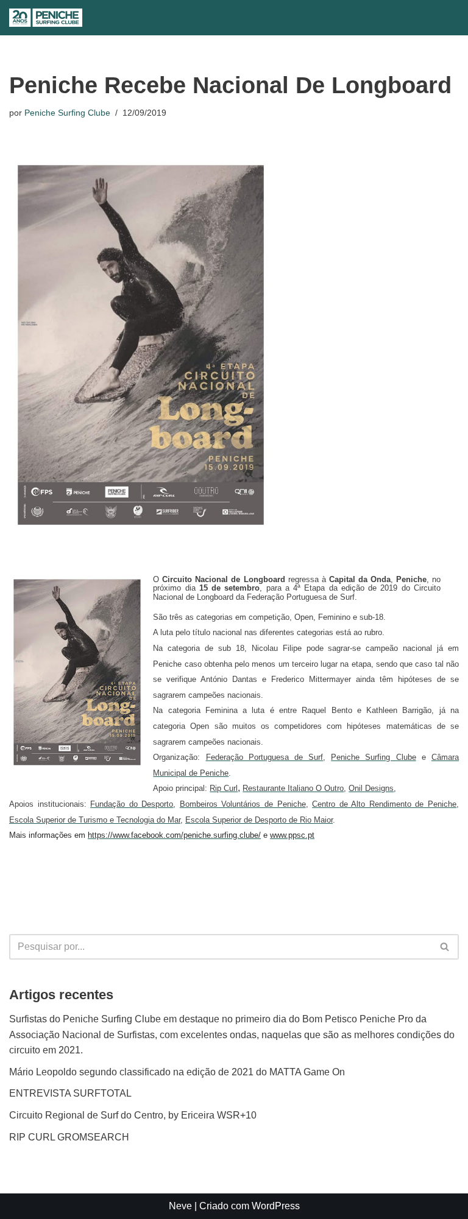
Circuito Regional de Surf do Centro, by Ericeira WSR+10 (133, 1115)
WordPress (276, 1206)
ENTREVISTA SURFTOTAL (70, 1093)
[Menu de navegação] (244, 17)
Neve (180, 1206)
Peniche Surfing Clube (67, 113)
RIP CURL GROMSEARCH (69, 1137)
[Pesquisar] (219, 18)
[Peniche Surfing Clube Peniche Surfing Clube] (45, 18)
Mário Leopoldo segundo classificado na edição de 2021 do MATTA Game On (177, 1072)
